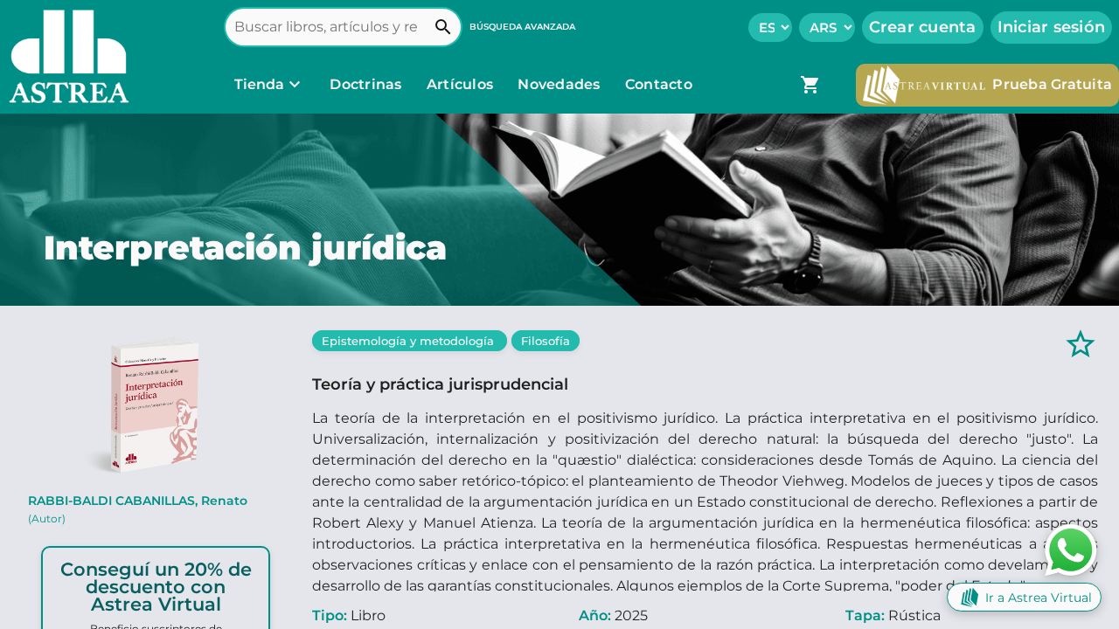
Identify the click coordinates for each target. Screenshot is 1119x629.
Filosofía (545, 341)
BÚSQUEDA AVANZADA (522, 26)
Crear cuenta (923, 27)
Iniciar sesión (1051, 27)
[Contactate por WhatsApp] (1071, 549)
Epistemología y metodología (409, 341)
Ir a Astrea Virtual (1038, 597)
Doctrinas (366, 84)
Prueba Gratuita (1052, 84)
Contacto (658, 84)
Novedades (561, 84)
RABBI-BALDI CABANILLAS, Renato (137, 509)
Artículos (462, 84)
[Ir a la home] (64, 56)
